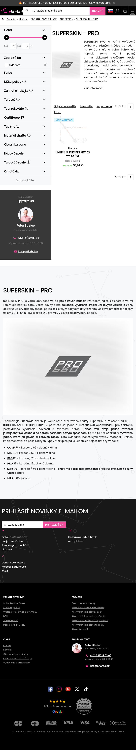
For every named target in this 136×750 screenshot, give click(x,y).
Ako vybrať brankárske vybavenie (90, 620)
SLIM (10, 469)
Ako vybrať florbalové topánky (88, 624)
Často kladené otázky (83, 603)
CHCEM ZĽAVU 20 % (97, 3)
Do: (19, 46)
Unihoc (23, 19)
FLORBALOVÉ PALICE (44, 19)
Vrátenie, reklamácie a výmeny (20, 611)
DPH (5, 616)
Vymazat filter (25, 180)
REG (10, 458)
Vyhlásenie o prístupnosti (17, 662)
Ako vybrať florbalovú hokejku (88, 607)
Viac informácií (93, 88)
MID (9, 453)
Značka (11, 19)
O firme (7, 645)
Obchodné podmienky (15, 654)
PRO (10, 463)
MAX (10, 478)
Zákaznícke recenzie (57, 706)
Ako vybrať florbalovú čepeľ (87, 611)
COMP (11, 448)
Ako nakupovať (80, 629)
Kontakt (7, 649)
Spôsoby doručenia (14, 603)
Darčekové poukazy (14, 624)
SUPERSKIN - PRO (87, 19)
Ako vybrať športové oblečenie (88, 616)
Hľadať (97, 10)
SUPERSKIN (66, 19)
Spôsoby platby (11, 607)
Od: (6, 46)
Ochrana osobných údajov (17, 658)
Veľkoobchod (10, 620)
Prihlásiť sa (54, 524)
